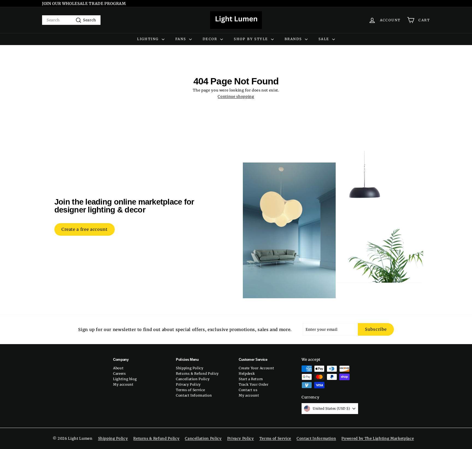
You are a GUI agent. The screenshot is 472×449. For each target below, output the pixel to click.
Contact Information (194, 395)
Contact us (248, 390)
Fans (181, 39)
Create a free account (84, 229)
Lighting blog (125, 379)
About (118, 368)
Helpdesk (247, 373)
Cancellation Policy (193, 379)
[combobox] (71, 20)
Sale (324, 39)
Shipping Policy (189, 368)
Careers (119, 373)
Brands (294, 39)
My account (123, 384)
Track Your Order (253, 384)
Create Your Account (256, 368)
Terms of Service (190, 390)
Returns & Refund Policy (197, 373)
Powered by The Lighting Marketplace (377, 438)
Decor (211, 39)
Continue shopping (236, 96)
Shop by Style (252, 39)
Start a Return (251, 379)
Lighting (148, 39)
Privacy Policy (188, 384)
